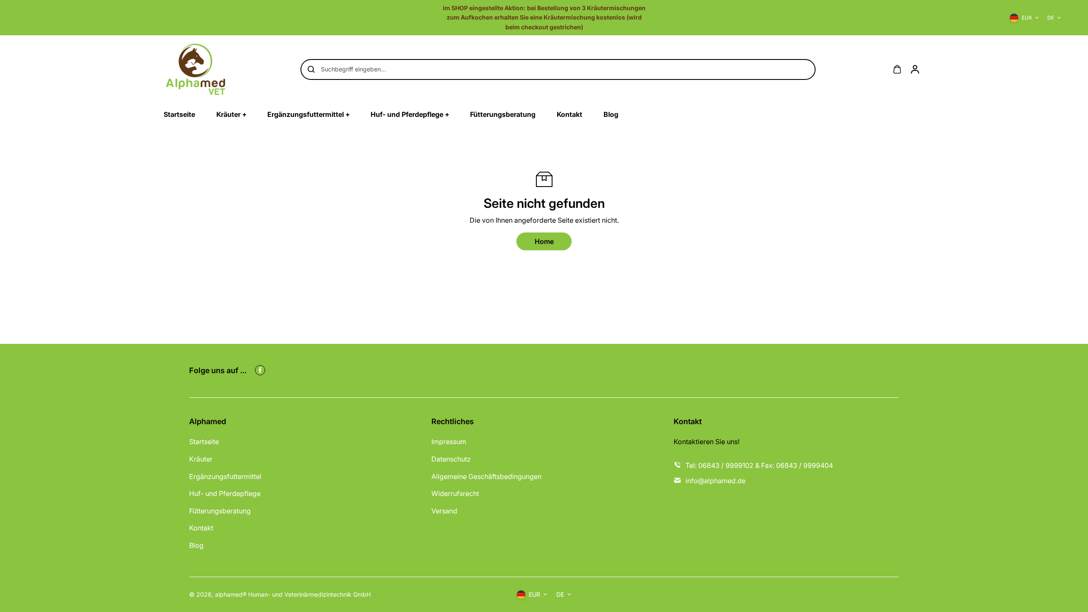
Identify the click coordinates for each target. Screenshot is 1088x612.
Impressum (448, 441)
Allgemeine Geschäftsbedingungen (486, 476)
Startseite (204, 441)
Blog (196, 545)
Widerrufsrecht (455, 493)
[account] (915, 69)
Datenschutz (451, 459)
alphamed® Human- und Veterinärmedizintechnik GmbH (293, 594)
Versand (444, 511)
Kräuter (200, 459)
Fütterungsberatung (220, 511)
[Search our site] (311, 69)
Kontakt (201, 528)
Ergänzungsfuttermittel (225, 476)
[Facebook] (260, 370)
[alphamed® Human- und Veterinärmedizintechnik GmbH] (195, 69)
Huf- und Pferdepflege (225, 493)
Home (544, 241)
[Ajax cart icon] (897, 69)
